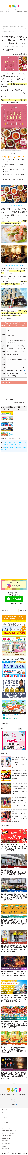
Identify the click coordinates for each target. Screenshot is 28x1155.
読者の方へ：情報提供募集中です (9, 1130)
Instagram (13, 1104)
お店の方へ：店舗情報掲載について (9, 1133)
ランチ (4, 1112)
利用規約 (4, 1146)
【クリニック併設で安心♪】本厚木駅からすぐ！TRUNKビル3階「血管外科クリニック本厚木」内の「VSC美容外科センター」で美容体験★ (19, 816)
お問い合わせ (5, 1140)
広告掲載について (6, 1138)
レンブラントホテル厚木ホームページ (13, 205)
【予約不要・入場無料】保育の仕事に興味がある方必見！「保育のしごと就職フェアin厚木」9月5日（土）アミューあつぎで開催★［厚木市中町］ (19, 762)
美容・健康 (5, 1122)
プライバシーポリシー (7, 1143)
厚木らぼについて (6, 1128)
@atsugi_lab (15, 585)
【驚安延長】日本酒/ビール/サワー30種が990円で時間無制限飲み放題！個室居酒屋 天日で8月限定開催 (19, 774)
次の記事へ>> (23, 610)
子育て (4, 1125)
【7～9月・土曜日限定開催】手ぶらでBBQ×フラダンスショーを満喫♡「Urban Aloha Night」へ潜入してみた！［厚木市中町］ (19, 802)
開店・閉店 (5, 1110)
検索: (2, 728)
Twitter (13, 1101)
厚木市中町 (16, 54)
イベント (5, 1120)
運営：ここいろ (5, 1148)
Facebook (13, 1099)
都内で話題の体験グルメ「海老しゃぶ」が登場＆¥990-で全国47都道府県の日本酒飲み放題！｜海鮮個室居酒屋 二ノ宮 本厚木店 (19, 789)
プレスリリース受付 (6, 1135)
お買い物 (5, 1117)
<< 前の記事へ (5, 610)
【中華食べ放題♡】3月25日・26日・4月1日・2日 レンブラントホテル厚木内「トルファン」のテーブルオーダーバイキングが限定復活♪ (14, 43)
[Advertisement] (14, 515)
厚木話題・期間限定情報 (23, 54)
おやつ (4, 1115)
